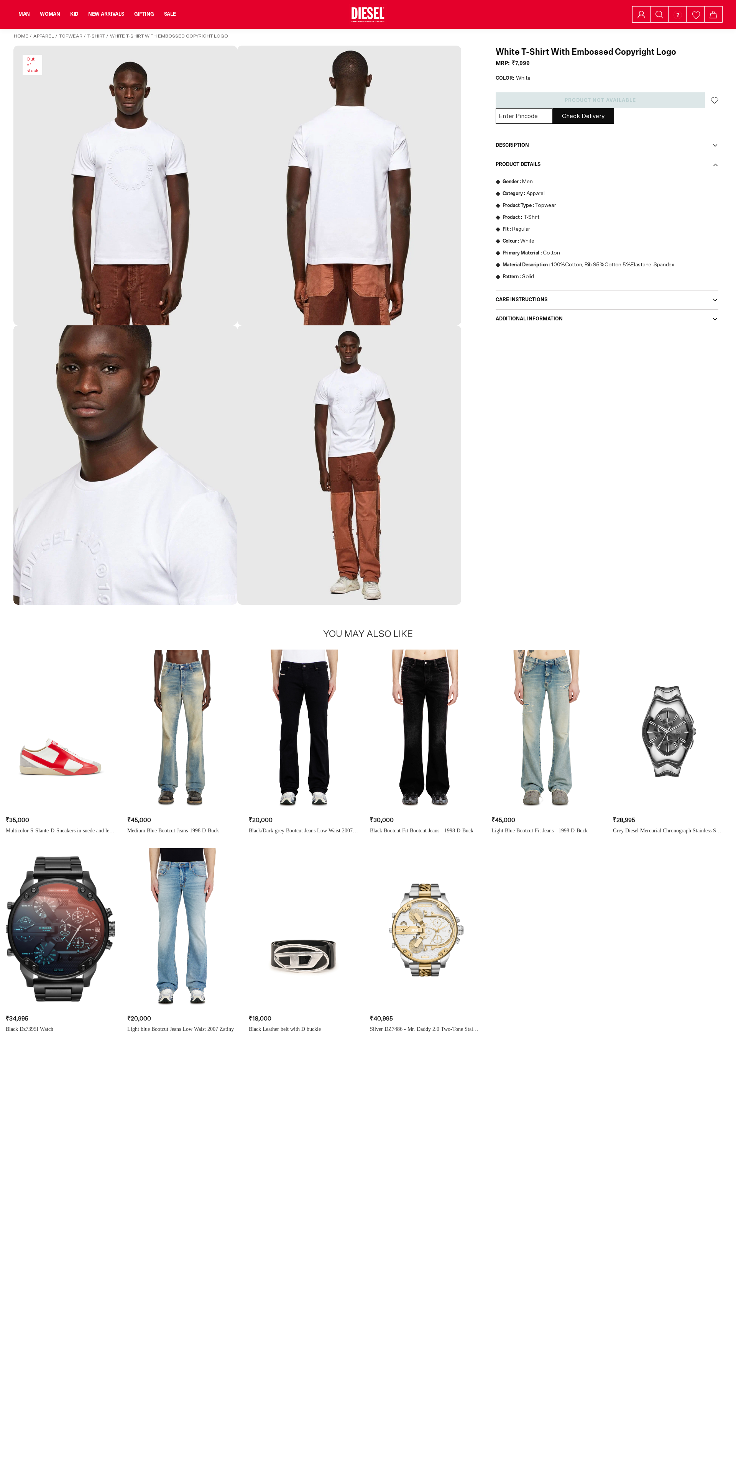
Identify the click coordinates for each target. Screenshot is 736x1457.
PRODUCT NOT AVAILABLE (600, 100)
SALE (170, 14)
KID (74, 14)
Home (21, 36)
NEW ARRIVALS (106, 14)
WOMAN (50, 14)
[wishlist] (696, 14)
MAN (24, 14)
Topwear (70, 36)
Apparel (43, 36)
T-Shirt (96, 36)
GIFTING (144, 14)
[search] (659, 14)
